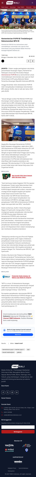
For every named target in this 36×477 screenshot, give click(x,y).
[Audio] (29, 61)
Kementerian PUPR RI (9, 75)
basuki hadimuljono (8, 352)
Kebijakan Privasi (12, 468)
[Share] (33, 61)
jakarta (19, 352)
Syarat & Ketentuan (23, 468)
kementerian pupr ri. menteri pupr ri (13, 349)
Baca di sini (18, 334)
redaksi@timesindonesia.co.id (12, 415)
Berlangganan (18, 432)
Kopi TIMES (21, 7)
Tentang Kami (11, 471)
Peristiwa (12, 7)
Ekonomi (28, 7)
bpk (28, 349)
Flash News (4, 7)
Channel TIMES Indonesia (11, 318)
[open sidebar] (2, 3)
